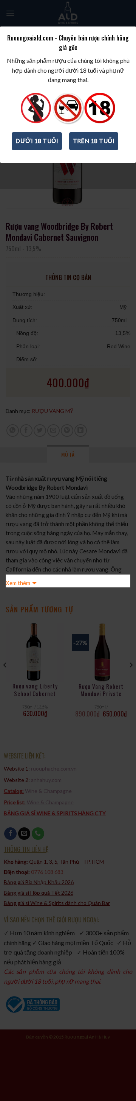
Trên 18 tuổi (94, 140)
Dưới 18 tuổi (36, 140)
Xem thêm (18, 582)
